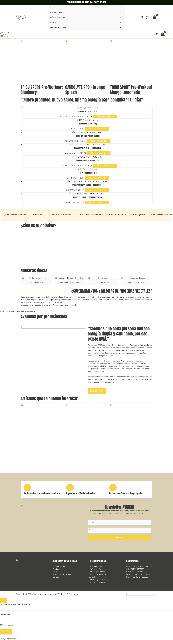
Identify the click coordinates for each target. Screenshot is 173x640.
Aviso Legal (94, 577)
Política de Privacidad (98, 574)
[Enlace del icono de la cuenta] (147, 17)
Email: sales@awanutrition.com (139, 566)
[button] (142, 17)
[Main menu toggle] (170, 34)
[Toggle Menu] (120, 12)
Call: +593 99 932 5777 (135, 569)
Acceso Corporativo (97, 582)
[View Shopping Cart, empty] (154, 17)
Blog (55, 572)
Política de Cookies (97, 572)
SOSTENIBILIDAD (58, 27)
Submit (119, 537)
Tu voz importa (95, 566)
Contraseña (5, 615)
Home (53, 7)
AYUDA (53, 22)
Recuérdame (7, 625)
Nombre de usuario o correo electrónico (17, 604)
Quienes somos (59, 566)
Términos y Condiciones (99, 580)
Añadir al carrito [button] (105, 116)
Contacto (56, 577)
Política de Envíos (96, 569)
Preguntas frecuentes (62, 574)
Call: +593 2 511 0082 (134, 572)
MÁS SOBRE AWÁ (57, 17)
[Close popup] (3, 600)
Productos (56, 12)
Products (56, 569)
